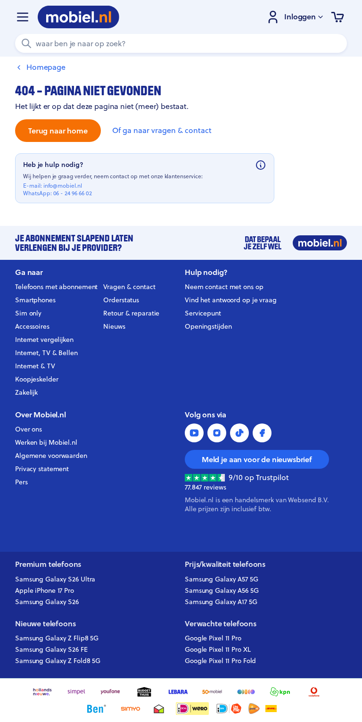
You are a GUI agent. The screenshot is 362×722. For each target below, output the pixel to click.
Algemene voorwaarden (51, 455)
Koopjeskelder (36, 379)
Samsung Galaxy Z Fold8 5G (57, 660)
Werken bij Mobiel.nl (46, 442)
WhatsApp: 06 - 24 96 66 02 (57, 193)
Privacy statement (42, 468)
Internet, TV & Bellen (46, 352)
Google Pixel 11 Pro (213, 638)
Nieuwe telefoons (45, 624)
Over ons (28, 429)
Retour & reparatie (131, 313)
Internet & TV (35, 366)
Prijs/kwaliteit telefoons (225, 564)
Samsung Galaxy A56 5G (222, 590)
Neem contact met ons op (224, 286)
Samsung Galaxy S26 (47, 601)
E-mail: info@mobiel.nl (52, 186)
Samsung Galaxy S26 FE (51, 649)
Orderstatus (121, 300)
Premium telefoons (48, 564)
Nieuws (114, 326)
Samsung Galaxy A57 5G (221, 579)
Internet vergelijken (44, 339)
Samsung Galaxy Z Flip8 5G (57, 638)
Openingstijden (208, 326)
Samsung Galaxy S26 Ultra (55, 579)
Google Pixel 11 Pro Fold (220, 660)
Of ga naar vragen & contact (162, 130)
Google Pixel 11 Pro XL (218, 649)
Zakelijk (26, 392)
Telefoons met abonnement (56, 286)
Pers (21, 482)
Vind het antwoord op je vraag (231, 300)
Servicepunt (203, 313)
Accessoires (32, 326)
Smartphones (35, 300)
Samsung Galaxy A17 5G (221, 601)
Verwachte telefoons (220, 624)
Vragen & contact (129, 286)
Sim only (28, 313)
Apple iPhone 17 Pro (44, 590)
